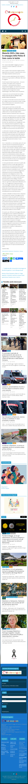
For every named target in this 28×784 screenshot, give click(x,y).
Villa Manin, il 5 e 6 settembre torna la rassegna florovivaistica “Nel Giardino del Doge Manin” (13, 571)
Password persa (5, 711)
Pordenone (13, 533)
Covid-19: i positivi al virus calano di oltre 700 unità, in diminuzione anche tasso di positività (22, 294)
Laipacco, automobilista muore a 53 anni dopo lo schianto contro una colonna (13, 388)
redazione (13, 60)
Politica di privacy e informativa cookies (10, 685)
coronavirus (22, 60)
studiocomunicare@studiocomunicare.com (23, 766)
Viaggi (4, 598)
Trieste (9, 350)
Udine (9, 384)
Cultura (4, 533)
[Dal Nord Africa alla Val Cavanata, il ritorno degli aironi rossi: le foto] (14, 309)
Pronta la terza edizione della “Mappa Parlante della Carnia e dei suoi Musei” (22, 319)
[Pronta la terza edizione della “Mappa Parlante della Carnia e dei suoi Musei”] (22, 309)
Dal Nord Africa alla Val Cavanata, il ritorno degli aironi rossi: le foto (13, 319)
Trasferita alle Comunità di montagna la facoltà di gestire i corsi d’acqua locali (14, 269)
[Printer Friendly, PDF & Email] (7, 253)
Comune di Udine (13, 749)
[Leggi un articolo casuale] (25, 31)
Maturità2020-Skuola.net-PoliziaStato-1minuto (12, 251)
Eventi (8, 533)
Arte (3, 567)
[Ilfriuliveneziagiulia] (2, 31)
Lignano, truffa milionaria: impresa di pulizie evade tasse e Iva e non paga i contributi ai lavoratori (5, 296)
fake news (11, 62)
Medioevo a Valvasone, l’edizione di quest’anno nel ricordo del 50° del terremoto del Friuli (13, 602)
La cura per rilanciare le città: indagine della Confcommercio (5, 318)
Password (4, 699)
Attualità (4, 50)
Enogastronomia (10, 597)
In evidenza (9, 50)
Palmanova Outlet (5, 742)
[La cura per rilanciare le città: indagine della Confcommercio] (5, 309)
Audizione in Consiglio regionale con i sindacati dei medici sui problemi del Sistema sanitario (13, 296)
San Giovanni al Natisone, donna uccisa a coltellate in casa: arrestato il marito (13, 418)
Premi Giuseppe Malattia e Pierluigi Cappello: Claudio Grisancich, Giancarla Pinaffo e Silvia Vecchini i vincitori (12, 633)
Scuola (14, 50)
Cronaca (4, 350)
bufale (18, 60)
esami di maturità (5, 62)
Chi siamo (4, 683)
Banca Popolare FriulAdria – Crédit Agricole (5, 753)
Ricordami (5, 703)
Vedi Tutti (23, 334)
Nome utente (5, 695)
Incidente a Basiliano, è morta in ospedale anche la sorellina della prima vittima (13, 447)
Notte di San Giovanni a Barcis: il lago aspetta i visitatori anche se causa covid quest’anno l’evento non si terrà (13, 275)
